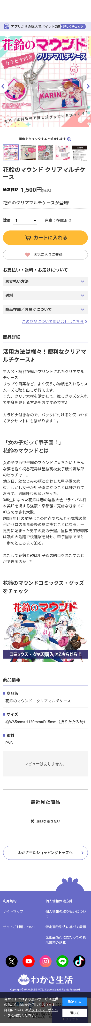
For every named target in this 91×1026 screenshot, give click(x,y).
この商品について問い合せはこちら (53, 321)
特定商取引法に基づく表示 (66, 927)
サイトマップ (13, 911)
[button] (87, 86)
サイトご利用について (20, 927)
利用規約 (9, 901)
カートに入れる (50, 238)
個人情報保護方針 (59, 901)
